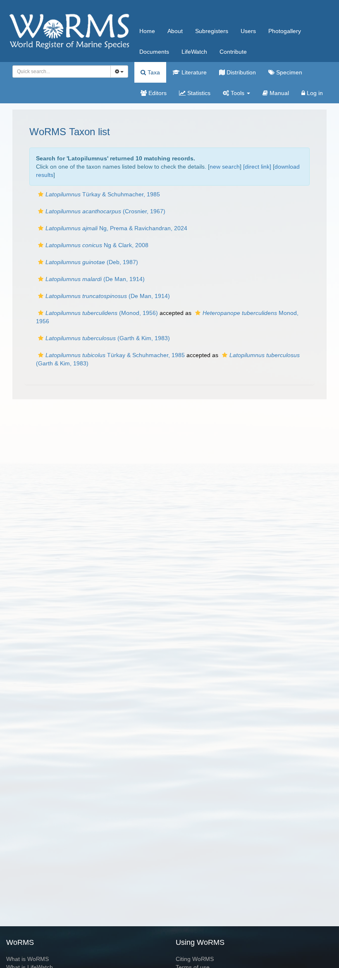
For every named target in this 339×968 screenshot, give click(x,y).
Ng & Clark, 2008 (96, 245)
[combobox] (61, 71)
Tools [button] (237, 93)
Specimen (288, 72)
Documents (154, 51)
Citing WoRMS (195, 959)
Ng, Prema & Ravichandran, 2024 (116, 228)
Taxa (153, 72)
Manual (278, 93)
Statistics (198, 93)
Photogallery (284, 31)
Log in (314, 93)
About (175, 31)
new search (225, 166)
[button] (40, 194)
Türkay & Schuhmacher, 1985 (102, 194)
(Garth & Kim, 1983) (107, 338)
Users (248, 31)
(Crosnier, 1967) (105, 211)
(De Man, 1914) (95, 279)
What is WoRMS (27, 959)
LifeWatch (194, 51)
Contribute (233, 51)
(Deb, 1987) (91, 262)
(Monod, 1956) (101, 313)
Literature (193, 72)
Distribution (240, 72)
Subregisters (211, 31)
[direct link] (257, 166)
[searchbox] (59, 71)
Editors (157, 93)
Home (147, 31)
